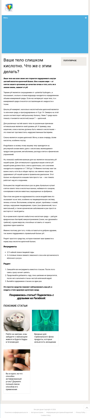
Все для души (38, 409)
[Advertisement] (45, 36)
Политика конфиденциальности (16, 412)
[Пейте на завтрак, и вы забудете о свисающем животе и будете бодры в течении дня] (17, 320)
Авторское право (37, 412)
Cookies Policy (46, 415)
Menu (5, 18)
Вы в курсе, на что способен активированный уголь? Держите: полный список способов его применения (14, 381)
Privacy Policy (80, 412)
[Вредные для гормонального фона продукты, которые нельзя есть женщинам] (45, 320)
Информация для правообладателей (59, 412)
